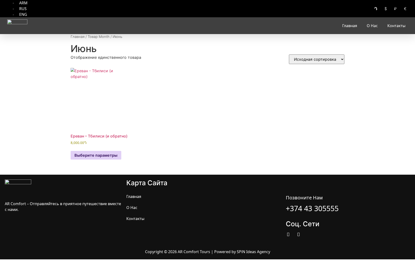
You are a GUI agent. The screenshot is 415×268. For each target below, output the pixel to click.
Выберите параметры (95, 155)
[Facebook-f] (288, 234)
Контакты (396, 25)
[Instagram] (298, 234)
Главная (349, 25)
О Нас (372, 25)
